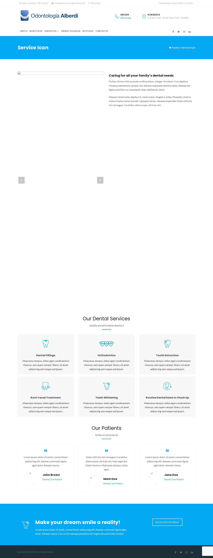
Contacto (102, 31)
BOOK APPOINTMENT (167, 522)
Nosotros (36, 31)
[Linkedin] (189, 32)
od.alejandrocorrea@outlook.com (69, 3)
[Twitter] (179, 32)
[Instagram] (184, 32)
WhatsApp (96, 3)
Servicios (50, 31)
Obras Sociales (70, 31)
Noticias (87, 31)
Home (175, 47)
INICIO (23, 31)
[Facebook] (173, 32)
